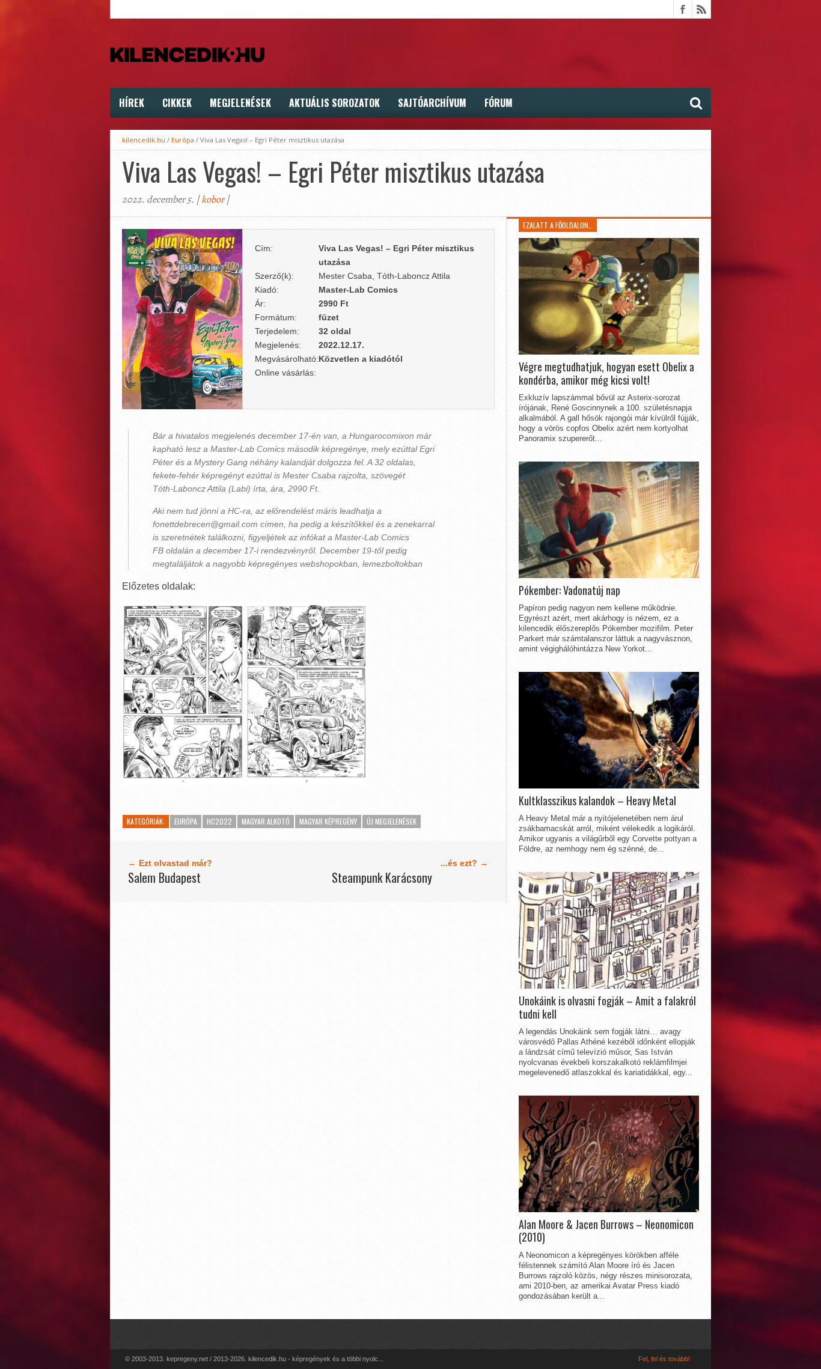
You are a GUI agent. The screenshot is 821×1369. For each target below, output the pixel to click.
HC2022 (219, 821)
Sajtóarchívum (432, 103)
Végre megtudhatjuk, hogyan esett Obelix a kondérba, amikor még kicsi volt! (606, 373)
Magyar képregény (328, 821)
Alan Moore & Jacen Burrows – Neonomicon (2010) (606, 1231)
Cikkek (177, 103)
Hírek (131, 103)
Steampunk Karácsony (382, 877)
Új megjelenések (392, 821)
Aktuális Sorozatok (334, 103)
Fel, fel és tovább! (664, 1358)
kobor (212, 199)
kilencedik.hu (143, 139)
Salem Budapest (164, 877)
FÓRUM (498, 103)
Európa (182, 139)
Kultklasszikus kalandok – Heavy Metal (597, 801)
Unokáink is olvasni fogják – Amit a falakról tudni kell (607, 1007)
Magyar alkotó (266, 821)
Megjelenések (240, 103)
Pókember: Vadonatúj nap (569, 590)
